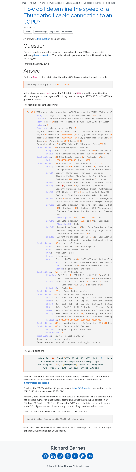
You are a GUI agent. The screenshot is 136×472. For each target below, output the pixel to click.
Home (23, 2)
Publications (55, 2)
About (33, 2)
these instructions (42, 55)
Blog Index (110, 2)
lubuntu (28, 31)
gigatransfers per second (36, 382)
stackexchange (41, 31)
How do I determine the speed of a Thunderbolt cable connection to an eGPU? (68, 15)
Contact (88, 2)
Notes (98, 2)
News (42, 2)
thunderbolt (67, 31)
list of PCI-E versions (82, 388)
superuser (54, 31)
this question (43, 38)
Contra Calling (73, 2)
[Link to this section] (50, 46)
